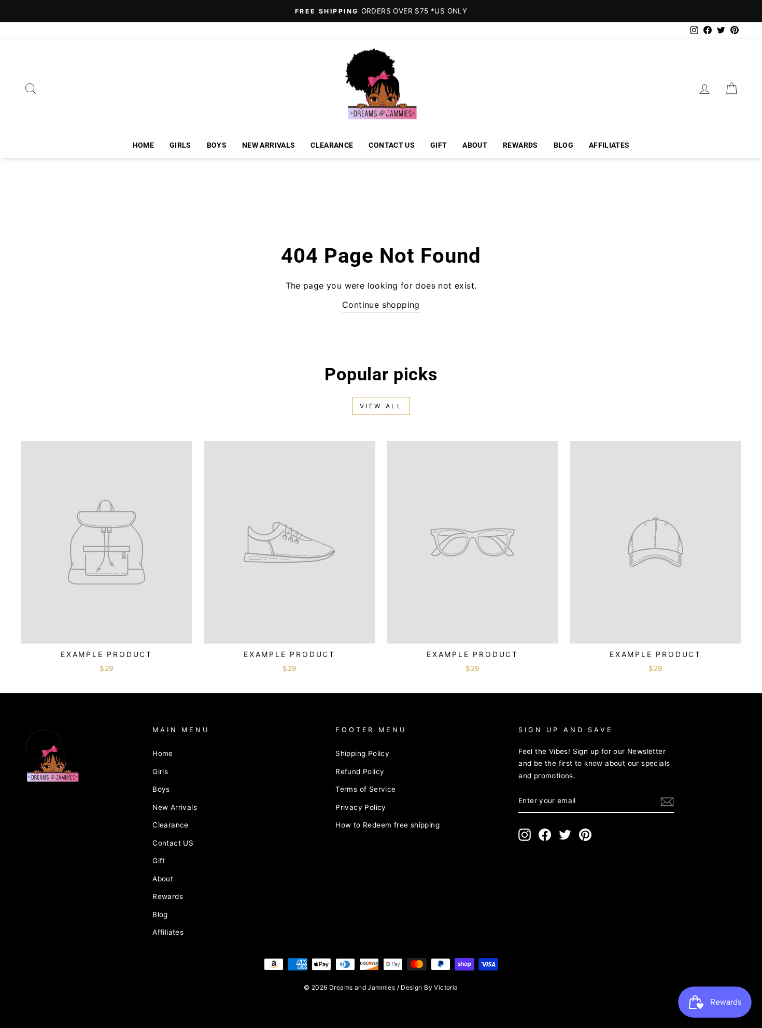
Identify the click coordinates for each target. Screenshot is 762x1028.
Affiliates (609, 145)
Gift (438, 145)
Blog (563, 145)
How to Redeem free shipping (387, 825)
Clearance (332, 145)
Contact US (392, 145)
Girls (180, 145)
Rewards (520, 145)
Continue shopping (381, 304)
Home (143, 145)
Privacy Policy (360, 807)
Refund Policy (359, 771)
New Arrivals (268, 145)
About (474, 145)
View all (381, 406)
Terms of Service (365, 789)
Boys (217, 145)
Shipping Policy (362, 753)
